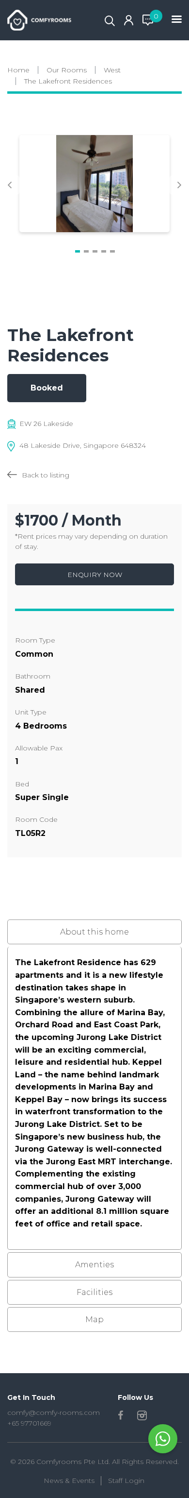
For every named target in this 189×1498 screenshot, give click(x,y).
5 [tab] (112, 251)
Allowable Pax (39, 748)
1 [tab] (77, 251)
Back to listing (45, 475)
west (112, 70)
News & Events (69, 1480)
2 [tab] (86, 251)
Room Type (35, 640)
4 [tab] (103, 251)
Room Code (36, 819)
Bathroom (32, 676)
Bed (22, 784)
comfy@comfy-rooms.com (53, 1412)
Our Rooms (67, 70)
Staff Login (126, 1480)
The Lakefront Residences (68, 81)
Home (18, 70)
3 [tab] (95, 251)
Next (179, 185)
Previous (9, 185)
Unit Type (31, 712)
